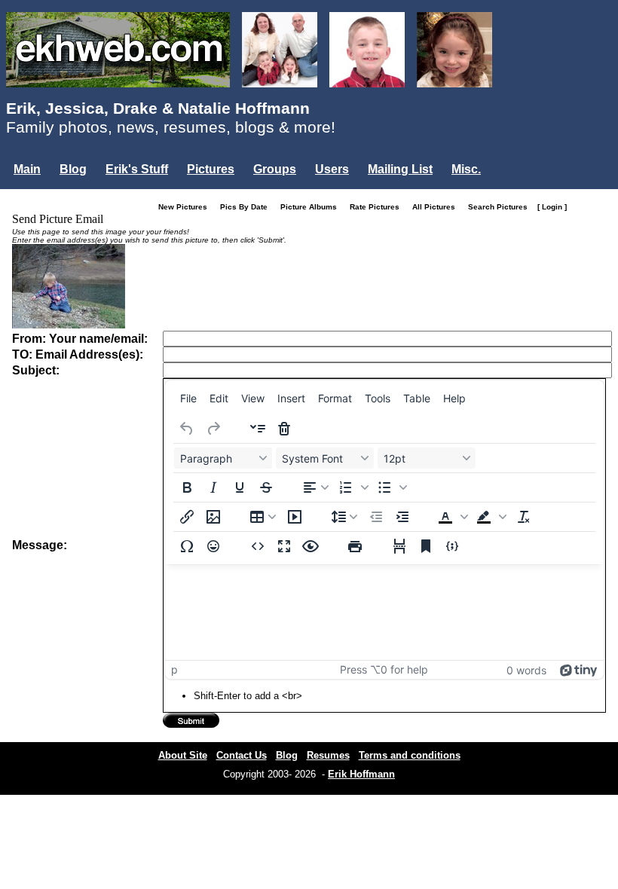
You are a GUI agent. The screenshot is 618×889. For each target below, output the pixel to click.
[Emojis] (213, 546)
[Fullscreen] (284, 546)
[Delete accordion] (284, 428)
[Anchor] (426, 546)
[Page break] (399, 546)
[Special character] (187, 546)
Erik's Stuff (137, 169)
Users (332, 169)
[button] (353, 487)
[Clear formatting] (524, 516)
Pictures (210, 169)
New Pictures (186, 207)
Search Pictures (501, 207)
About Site (182, 755)
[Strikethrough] (266, 487)
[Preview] (310, 546)
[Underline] (239, 487)
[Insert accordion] (258, 428)
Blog (73, 169)
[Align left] (316, 487)
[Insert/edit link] (187, 516)
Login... (37, 194)
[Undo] (187, 428)
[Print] (355, 546)
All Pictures (437, 207)
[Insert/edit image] (213, 516)
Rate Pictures (378, 207)
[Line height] (344, 516)
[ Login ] (552, 207)
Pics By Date (247, 207)
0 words (526, 670)
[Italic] (213, 487)
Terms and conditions (409, 755)
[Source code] (258, 546)
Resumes (328, 755)
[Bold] (187, 487)
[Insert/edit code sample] (452, 546)
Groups (274, 169)
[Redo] (213, 428)
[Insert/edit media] (294, 516)
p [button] (174, 669)
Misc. (466, 169)
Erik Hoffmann (361, 774)
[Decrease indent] (376, 516)
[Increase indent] (402, 516)
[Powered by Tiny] (579, 669)
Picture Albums (312, 207)
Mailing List (400, 169)
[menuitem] (188, 397)
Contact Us (241, 755)
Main (27, 169)
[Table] (263, 516)
